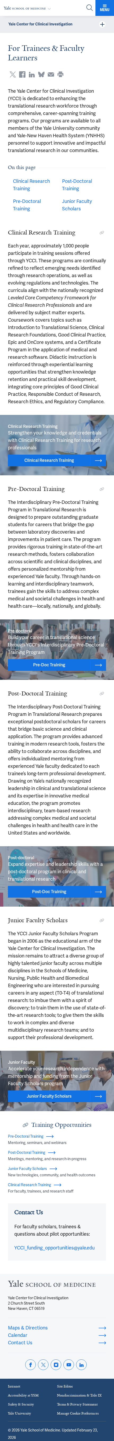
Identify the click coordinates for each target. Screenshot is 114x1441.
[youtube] (68, 1364)
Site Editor (65, 1386)
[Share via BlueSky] (41, 74)
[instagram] (56, 1364)
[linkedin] (81, 1364)
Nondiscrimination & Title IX (79, 1395)
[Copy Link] (102, 232)
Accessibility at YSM (23, 1395)
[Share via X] (13, 74)
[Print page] (60, 74)
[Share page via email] (51, 74)
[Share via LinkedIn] (32, 74)
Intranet (14, 1386)
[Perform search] (89, 8)
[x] (43, 1364)
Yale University (19, 1413)
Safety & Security (21, 1404)
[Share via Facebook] (22, 74)
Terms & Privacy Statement (77, 1404)
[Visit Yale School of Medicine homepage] (51, 1285)
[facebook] (30, 1364)
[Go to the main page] (28, 8)
